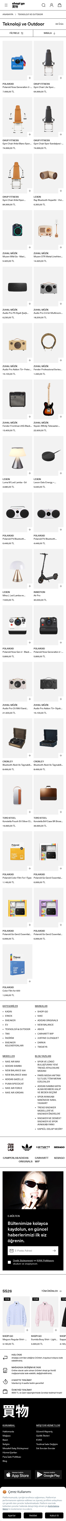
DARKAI (41, 1042)
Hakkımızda (8, 1431)
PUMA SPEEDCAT (14, 1083)
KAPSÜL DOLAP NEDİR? (49, 1129)
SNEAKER (10, 1020)
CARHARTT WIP (45, 1033)
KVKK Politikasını (45, 1260)
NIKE (40, 1016)
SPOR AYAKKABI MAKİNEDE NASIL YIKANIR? (46, 1100)
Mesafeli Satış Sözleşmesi (15, 1448)
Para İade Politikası (12, 1457)
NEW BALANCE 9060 (16, 1075)
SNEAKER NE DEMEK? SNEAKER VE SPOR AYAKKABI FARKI (49, 1121)
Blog (5, 1461)
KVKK (39, 1440)
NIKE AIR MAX (12, 1061)
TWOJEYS (42, 1047)
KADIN (8, 1011)
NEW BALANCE (45, 1025)
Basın (5, 1440)
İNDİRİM (9, 1038)
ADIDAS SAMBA (13, 1066)
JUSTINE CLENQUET (48, 1038)
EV (6, 1025)
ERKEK (8, 1016)
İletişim (6, 1444)
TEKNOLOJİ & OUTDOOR (17, 1029)
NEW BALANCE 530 (15, 1070)
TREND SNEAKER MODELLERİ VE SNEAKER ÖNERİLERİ (48, 1110)
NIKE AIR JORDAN (14, 1092)
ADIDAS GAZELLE (14, 1079)
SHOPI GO (42, 1011)
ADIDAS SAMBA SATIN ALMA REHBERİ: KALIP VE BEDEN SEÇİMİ (49, 1089)
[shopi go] (18, 5)
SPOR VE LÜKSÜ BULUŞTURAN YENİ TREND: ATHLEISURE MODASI (48, 1066)
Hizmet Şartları (10, 1452)
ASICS (40, 1029)
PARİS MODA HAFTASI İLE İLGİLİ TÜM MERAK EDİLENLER (49, 1078)
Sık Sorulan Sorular (45, 1448)
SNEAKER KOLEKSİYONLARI (14, 1044)
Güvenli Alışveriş (44, 1431)
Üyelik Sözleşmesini (23, 1260)
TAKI (7, 1033)
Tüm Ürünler (49, 1291)
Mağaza (6, 1435)
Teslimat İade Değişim (47, 1444)
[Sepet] (59, 5)
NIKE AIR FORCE (13, 1088)
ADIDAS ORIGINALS (47, 1020)
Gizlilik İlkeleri (43, 1435)
